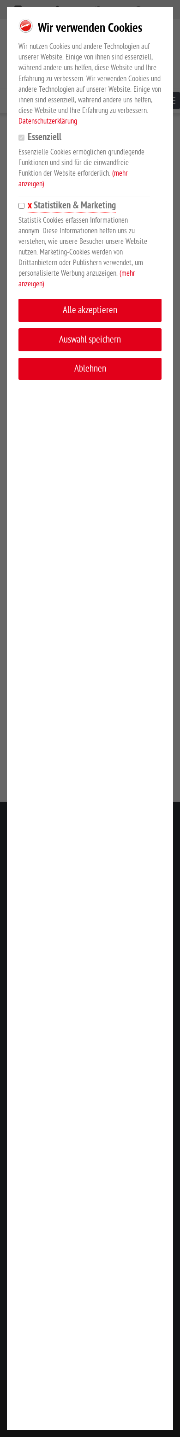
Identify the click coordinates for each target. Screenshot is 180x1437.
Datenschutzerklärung (47, 121)
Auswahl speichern (90, 339)
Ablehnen (90, 368)
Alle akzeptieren (90, 310)
